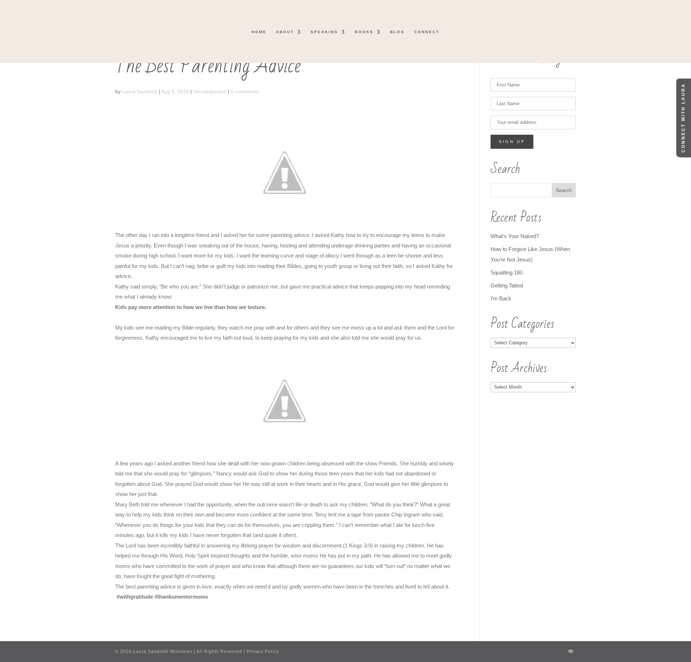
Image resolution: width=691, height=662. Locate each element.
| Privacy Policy (260, 651)
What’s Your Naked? (515, 236)
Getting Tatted (507, 285)
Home (259, 32)
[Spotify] (571, 651)
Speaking (324, 32)
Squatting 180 (507, 272)
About (285, 32)
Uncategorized (209, 91)
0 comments (245, 91)
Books (364, 32)
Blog (397, 32)
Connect (426, 32)
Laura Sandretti (139, 91)
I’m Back (501, 298)
